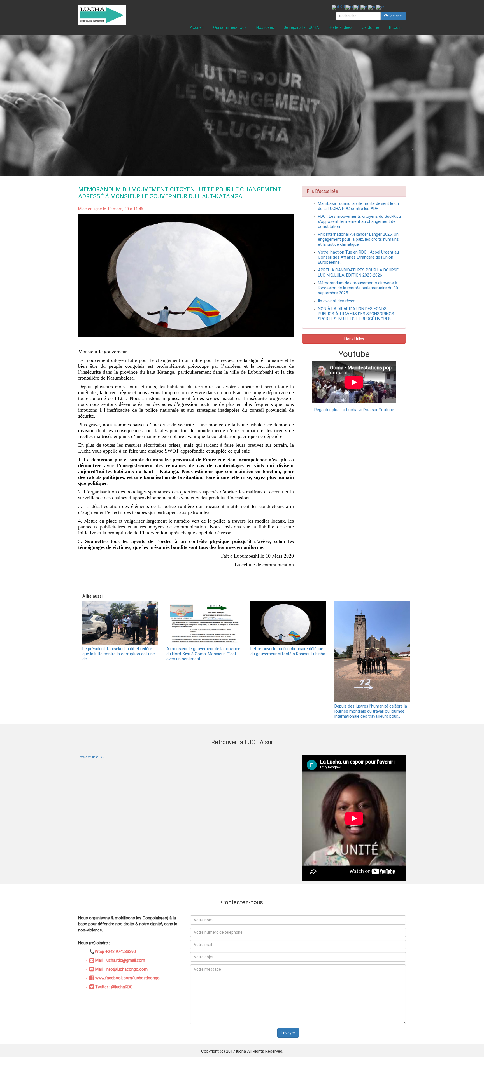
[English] (349, 7)
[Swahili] (380, 7)
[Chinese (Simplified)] (338, 7)
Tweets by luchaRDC (91, 756)
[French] (356, 7)
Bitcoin (395, 27)
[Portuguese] (364, 7)
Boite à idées (340, 27)
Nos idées (265, 27)
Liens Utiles (354, 339)
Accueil (196, 27)
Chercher (395, 16)
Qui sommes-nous (229, 27)
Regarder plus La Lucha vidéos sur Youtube (354, 409)
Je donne (370, 27)
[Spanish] (372, 7)
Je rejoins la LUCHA (301, 27)
